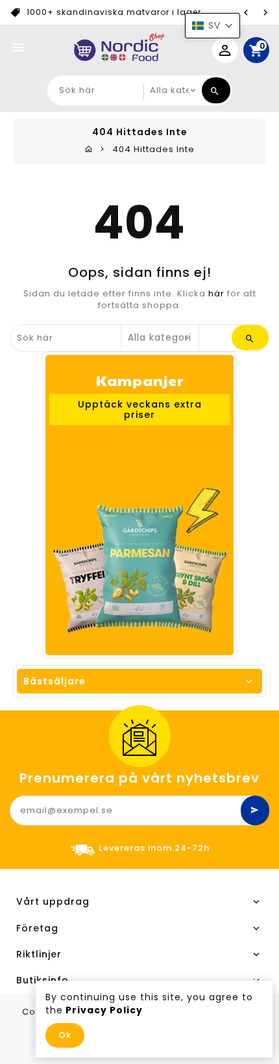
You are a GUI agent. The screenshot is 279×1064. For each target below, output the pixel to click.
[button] (212, 26)
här (216, 293)
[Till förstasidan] (88, 149)
